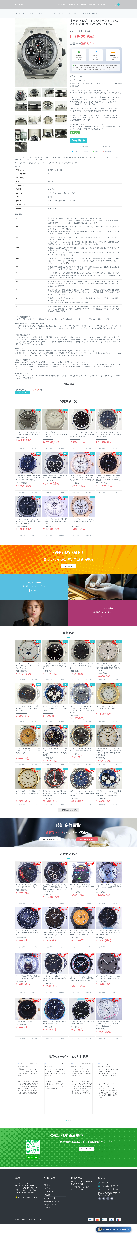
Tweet (76, 151)
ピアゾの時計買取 (77, 1189)
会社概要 (47, 1185)
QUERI (18, 1178)
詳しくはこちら (86, 1149)
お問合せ (47, 1208)
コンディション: (76, 80)
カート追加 (34, 448)
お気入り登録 (84, 146)
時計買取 (92, 5)
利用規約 (47, 1195)
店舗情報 (84, 5)
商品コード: (74, 76)
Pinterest (108, 151)
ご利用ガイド (72, 5)
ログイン (102, 5)
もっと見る (34, 590)
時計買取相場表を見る (50, 839)
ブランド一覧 (60, 5)
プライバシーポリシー (51, 1198)
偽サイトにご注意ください (27, 1197)
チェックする (69, 566)
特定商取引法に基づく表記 (53, 1201)
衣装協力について (50, 1205)
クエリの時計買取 (77, 1184)
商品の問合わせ (109, 146)
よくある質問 (48, 1191)
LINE (96, 151)
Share (86, 151)
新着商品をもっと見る (69, 810)
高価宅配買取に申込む (87, 839)
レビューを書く (22, 393)
